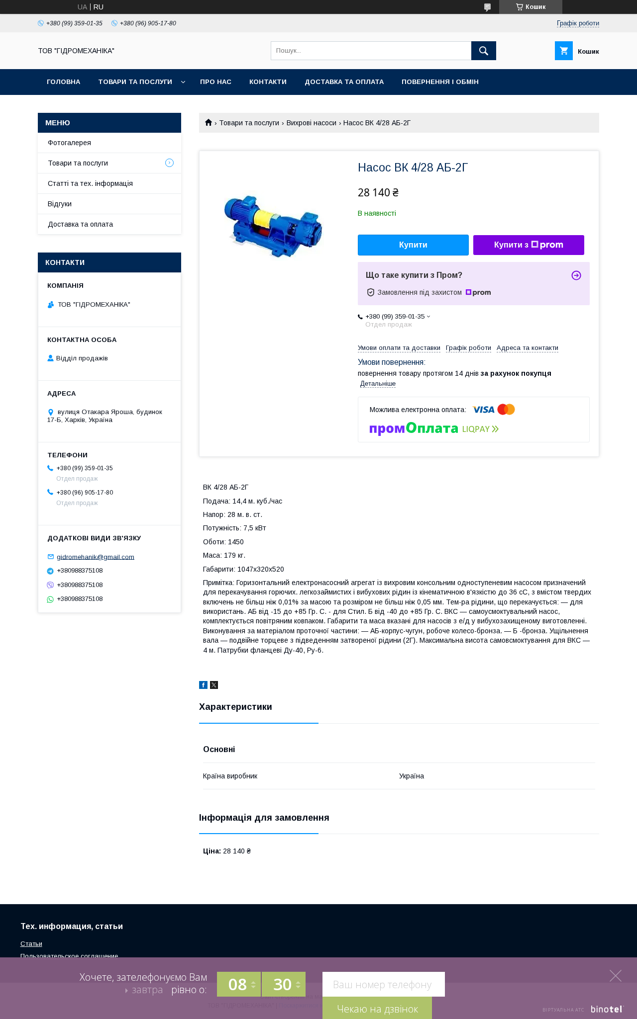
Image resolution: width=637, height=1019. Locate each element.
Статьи (31, 943)
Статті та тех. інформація (90, 183)
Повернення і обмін (440, 81)
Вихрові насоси (311, 123)
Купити (413, 245)
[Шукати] (483, 50)
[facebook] (203, 686)
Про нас (215, 81)
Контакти (268, 81)
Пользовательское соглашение (69, 956)
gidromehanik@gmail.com (95, 556)
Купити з (511, 245)
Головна (63, 81)
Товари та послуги (135, 81)
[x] (214, 686)
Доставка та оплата (344, 81)
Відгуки (60, 204)
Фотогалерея (69, 143)
